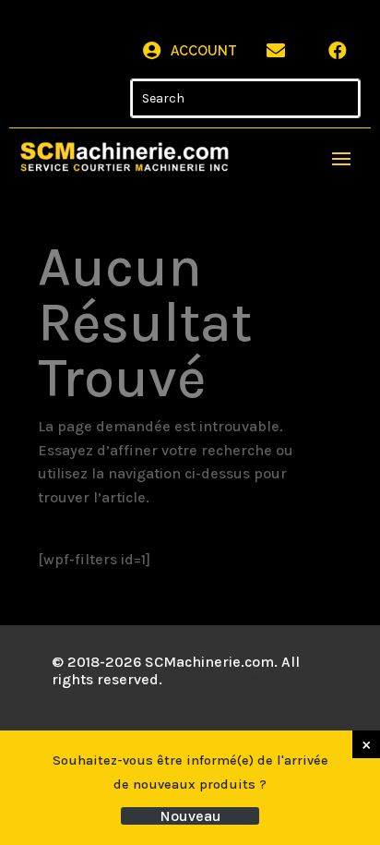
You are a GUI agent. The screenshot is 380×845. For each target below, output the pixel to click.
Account (204, 50)
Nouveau (190, 816)
